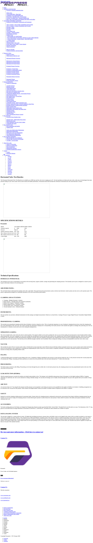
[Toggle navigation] (27, 5)
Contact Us (4, 438)
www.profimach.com (5, 497)
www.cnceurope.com (5, 495)
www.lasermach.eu (5, 500)
